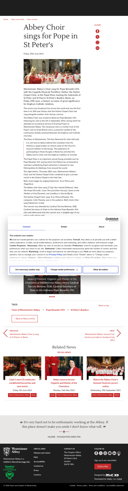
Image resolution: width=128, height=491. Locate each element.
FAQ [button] (36, 457)
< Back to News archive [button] (24, 319)
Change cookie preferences (62, 269)
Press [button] (36, 470)
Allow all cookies (100, 269)
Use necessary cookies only (27, 269)
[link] (112, 475)
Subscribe (102, 466)
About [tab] (101, 227)
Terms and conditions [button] (97, 486)
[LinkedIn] (114, 453)
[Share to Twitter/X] (97, 37)
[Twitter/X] (101, 453)
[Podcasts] (119, 453)
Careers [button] (37, 474)
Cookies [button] (73, 486)
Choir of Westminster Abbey (26, 309)
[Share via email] (97, 48)
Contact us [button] (38, 466)
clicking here (52, 260)
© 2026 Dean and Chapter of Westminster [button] (20, 486)
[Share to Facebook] (97, 31)
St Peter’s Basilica (79, 309)
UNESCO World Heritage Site (16, 462)
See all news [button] (64, 352)
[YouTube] (110, 453)
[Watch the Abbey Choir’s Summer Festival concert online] (106, 368)
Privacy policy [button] (82, 486)
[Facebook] (96, 453)
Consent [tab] (26, 227)
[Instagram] (105, 453)
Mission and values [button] (42, 453)
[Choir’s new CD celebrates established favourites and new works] (22, 368)
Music (34, 395)
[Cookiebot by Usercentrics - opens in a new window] (107, 219)
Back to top (104, 306)
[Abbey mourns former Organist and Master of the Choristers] (64, 368)
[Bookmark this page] (97, 42)
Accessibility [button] (39, 461)
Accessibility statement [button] (115, 486)
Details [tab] (64, 227)
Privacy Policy (55, 254)
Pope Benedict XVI (55, 309)
